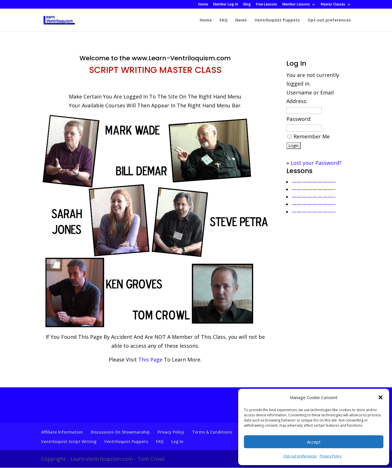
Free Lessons (266, 5)
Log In (177, 441)
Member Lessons (296, 5)
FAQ (224, 20)
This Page (150, 359)
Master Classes (333, 5)
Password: (298, 118)
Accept (314, 442)
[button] (380, 397)
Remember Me (312, 136)
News (241, 20)
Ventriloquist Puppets (277, 20)
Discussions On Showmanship (120, 432)
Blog (247, 5)
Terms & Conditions (212, 432)
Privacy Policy (330, 456)
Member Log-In (225, 5)
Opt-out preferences (300, 456)
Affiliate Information (62, 432)
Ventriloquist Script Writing (68, 441)
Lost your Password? (315, 162)
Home (203, 5)
